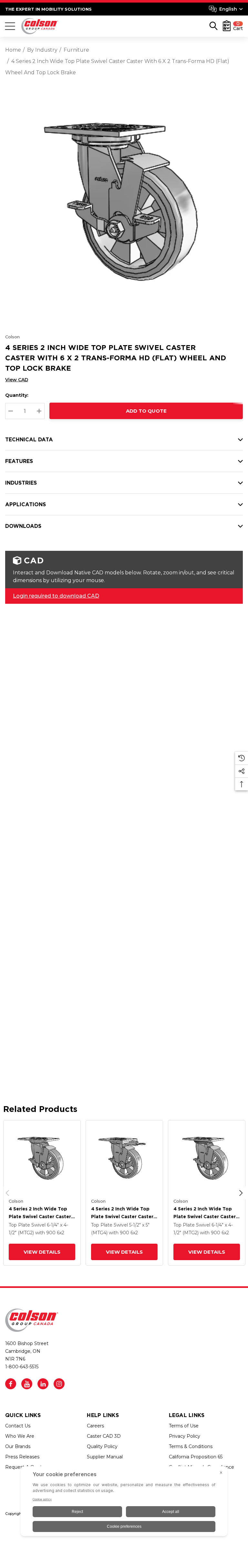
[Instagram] (59, 1383)
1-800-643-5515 (21, 1367)
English (228, 9)
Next (240, 1193)
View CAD (16, 380)
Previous (7, 1193)
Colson (12, 336)
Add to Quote (146, 411)
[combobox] (226, 9)
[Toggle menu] (10, 26)
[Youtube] (26, 1383)
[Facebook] (10, 1383)
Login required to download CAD (56, 596)
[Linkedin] (42, 1383)
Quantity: (16, 395)
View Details (42, 1252)
